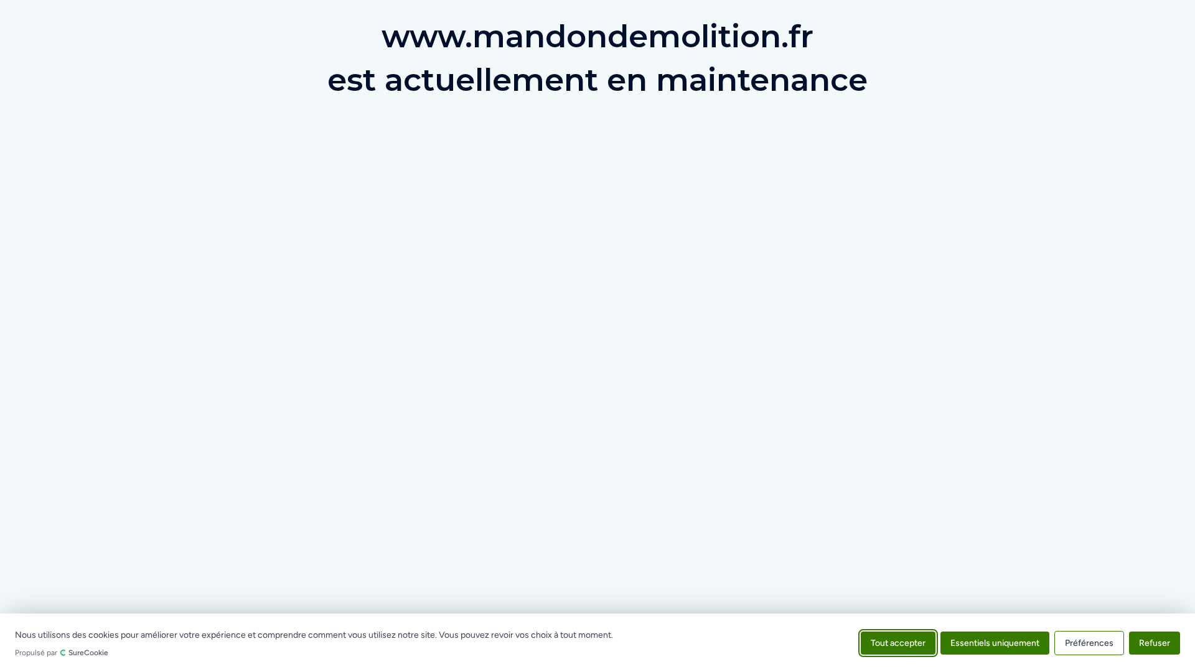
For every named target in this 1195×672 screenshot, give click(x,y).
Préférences (1089, 642)
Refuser (1154, 642)
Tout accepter (898, 642)
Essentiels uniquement (994, 642)
